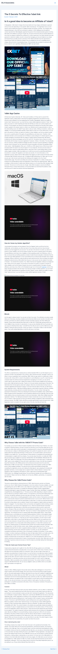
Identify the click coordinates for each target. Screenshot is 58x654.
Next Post (53, 649)
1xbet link (44, 267)
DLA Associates (7, 3)
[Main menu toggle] (55, 2)
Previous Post (5, 649)
